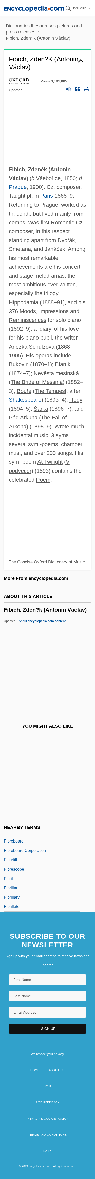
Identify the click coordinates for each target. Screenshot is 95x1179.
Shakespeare (25, 400)
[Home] (34, 8)
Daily (47, 1150)
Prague (18, 187)
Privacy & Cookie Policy (47, 1118)
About (42, 621)
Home (35, 1070)
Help (47, 1086)
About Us (57, 1070)
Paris (46, 196)
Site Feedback (47, 1102)
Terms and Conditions (47, 1134)
